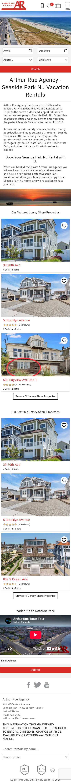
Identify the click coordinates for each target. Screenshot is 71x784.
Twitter (37, 684)
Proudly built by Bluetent (34, 779)
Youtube (46, 684)
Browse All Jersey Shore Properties (35, 396)
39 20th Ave (11, 265)
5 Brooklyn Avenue (16, 320)
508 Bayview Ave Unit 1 (20, 380)
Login (13, 779)
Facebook (28, 684)
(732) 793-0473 (12, 714)
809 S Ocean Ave (15, 579)
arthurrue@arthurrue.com (19, 718)
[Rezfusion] (52, 769)
